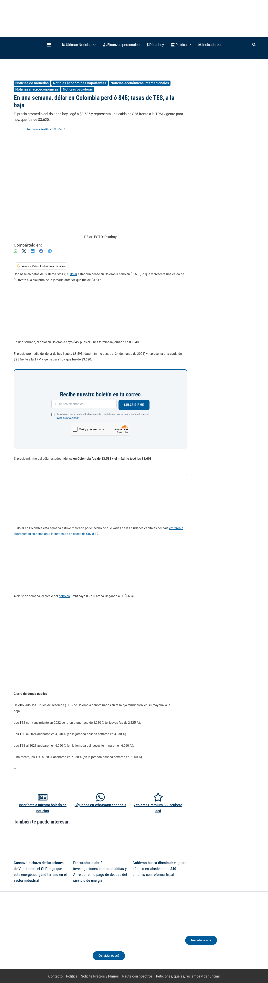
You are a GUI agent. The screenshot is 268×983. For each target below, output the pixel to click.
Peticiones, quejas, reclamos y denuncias (188, 976)
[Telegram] (50, 251)
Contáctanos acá (108, 955)
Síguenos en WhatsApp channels (100, 805)
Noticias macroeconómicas (36, 89)
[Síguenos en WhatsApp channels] (100, 797)
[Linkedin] (30, 937)
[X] (24, 251)
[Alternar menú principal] (49, 44)
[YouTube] (52, 937)
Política (71, 976)
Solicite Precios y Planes (100, 976)
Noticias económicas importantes (79, 83)
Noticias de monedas (32, 83)
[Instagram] (37, 937)
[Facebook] (41, 251)
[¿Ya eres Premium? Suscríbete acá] (158, 797)
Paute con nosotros (137, 976)
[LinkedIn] (32, 251)
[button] (78, 44)
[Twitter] (23, 937)
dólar (73, 274)
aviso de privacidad (67, 417)
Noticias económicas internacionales (139, 83)
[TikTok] (45, 937)
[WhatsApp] (15, 251)
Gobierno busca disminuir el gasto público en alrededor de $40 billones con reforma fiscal (159, 868)
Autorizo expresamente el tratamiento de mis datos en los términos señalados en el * (103, 416)
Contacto (55, 976)
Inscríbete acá (201, 940)
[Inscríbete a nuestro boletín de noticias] (42, 797)
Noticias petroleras (78, 89)
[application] (93, 44)
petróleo (64, 596)
